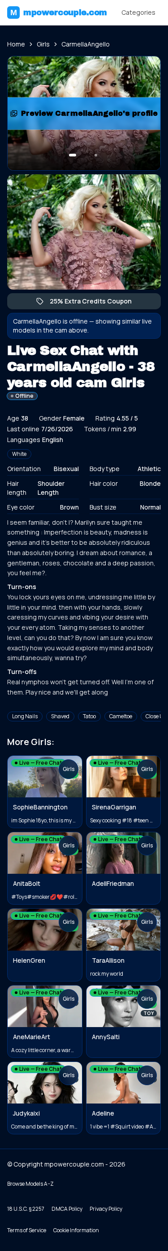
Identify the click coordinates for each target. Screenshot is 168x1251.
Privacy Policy (106, 1209)
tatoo (89, 716)
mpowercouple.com (58, 12)
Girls (43, 44)
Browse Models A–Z (30, 1184)
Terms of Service (26, 1230)
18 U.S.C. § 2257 (25, 1209)
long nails (25, 716)
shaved (60, 716)
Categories (138, 12)
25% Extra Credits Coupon (95, 303)
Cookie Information (76, 1230)
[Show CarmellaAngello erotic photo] (72, 155)
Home (16, 44)
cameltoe (120, 716)
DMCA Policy (67, 1209)
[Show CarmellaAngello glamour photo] (96, 155)
